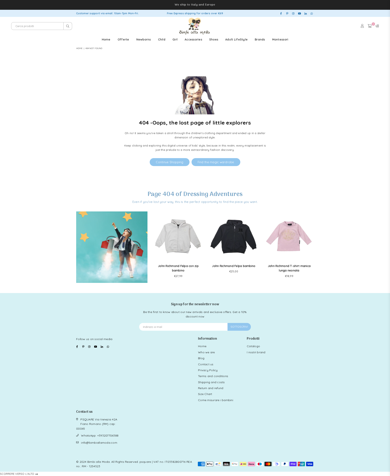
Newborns (143, 39)
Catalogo (253, 346)
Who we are (206, 352)
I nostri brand (256, 352)
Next (313, 247)
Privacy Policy (208, 370)
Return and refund (210, 388)
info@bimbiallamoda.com (99, 442)
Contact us (205, 364)
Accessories (193, 39)
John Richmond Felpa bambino (233, 266)
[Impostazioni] (376, 26)
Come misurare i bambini (215, 400)
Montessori (280, 39)
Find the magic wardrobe (216, 162)
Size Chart (205, 394)
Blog (201, 358)
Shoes (213, 39)
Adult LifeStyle (236, 39)
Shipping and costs (211, 382)
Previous (154, 247)
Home (106, 39)
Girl (175, 39)
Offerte (123, 39)
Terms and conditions (213, 376)
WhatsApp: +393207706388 (99, 435)
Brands (260, 39)
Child (161, 39)
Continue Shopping (169, 162)
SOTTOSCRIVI (239, 326)
